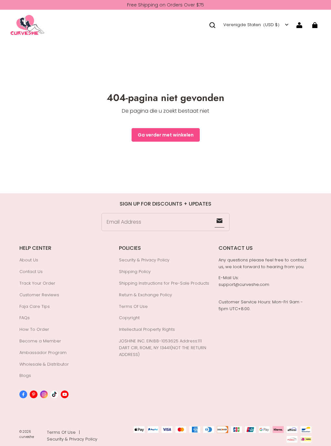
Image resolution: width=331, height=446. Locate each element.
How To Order (34, 329)
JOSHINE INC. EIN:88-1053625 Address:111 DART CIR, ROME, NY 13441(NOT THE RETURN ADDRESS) (162, 348)
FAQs (24, 318)
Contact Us (31, 272)
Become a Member (40, 341)
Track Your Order (37, 283)
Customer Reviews (39, 295)
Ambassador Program (43, 353)
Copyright (129, 318)
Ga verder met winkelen (166, 135)
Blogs (25, 375)
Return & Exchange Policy (145, 295)
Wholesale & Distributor (44, 364)
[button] (212, 25)
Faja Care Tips (34, 306)
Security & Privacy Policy (144, 260)
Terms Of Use (133, 306)
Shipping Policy (135, 272)
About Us (28, 260)
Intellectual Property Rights (147, 329)
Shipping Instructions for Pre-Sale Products (164, 283)
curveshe (26, 436)
